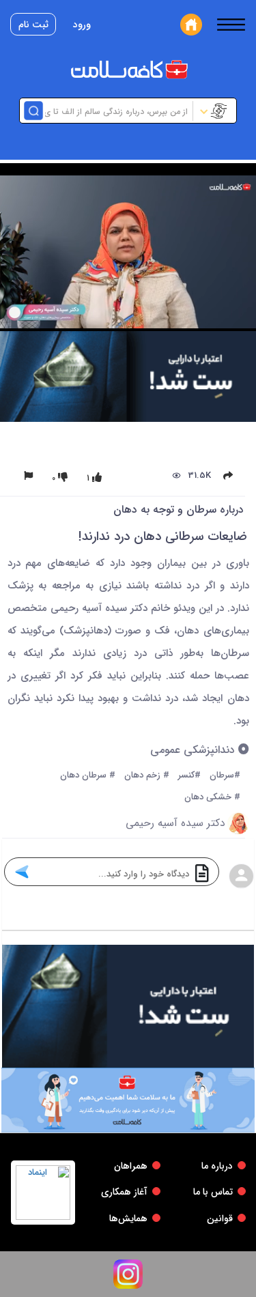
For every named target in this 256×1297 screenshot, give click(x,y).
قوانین (220, 1218)
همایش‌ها (128, 1218)
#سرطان (225, 775)
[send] (21, 871)
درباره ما (217, 1165)
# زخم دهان (146, 775)
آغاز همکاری (124, 1191)
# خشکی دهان (212, 797)
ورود (82, 24)
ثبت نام (33, 24)
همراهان (130, 1165)
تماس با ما (213, 1191)
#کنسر (189, 775)
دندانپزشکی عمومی (194, 750)
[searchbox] (116, 110)
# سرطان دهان (87, 775)
